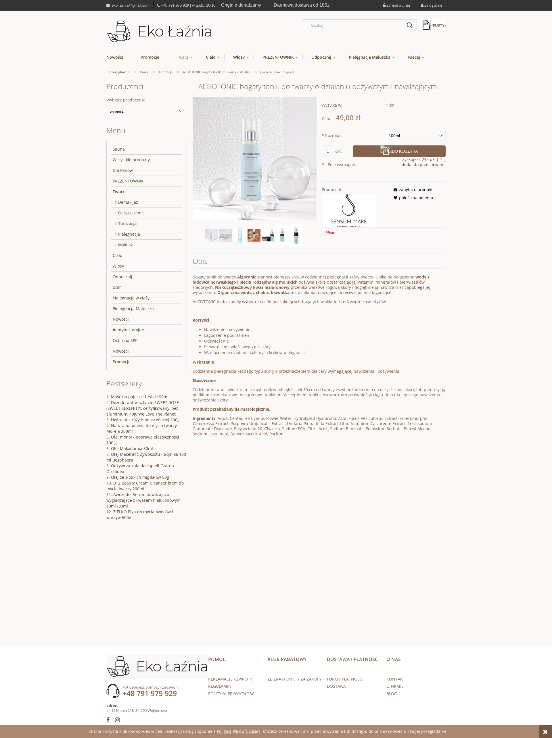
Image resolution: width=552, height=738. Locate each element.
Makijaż (125, 244)
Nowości (121, 319)
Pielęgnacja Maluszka (133, 308)
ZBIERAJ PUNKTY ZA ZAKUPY (295, 679)
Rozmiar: (332, 135)
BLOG (391, 693)
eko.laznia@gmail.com (131, 5)
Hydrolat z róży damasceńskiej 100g (145, 419)
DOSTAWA (336, 686)
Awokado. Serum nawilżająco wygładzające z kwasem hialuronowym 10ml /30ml (143, 500)
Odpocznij (122, 276)
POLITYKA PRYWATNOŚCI (232, 693)
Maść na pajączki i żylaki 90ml (139, 396)
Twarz (118, 191)
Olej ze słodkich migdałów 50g (140, 477)
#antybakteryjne (128, 330)
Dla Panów (123, 170)
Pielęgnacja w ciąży (131, 298)
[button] (411, 189)
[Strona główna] (159, 31)
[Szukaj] (409, 25)
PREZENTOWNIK (128, 181)
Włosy (118, 266)
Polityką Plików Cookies (238, 731)
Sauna (119, 149)
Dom (117, 287)
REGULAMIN (219, 686)
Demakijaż (128, 202)
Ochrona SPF (125, 340)
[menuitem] (119, 57)
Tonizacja (127, 223)
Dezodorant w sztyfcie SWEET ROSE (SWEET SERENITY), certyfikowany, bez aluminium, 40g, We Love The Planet (142, 408)
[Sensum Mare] (349, 210)
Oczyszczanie (131, 213)
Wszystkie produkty (131, 159)
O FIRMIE (395, 686)
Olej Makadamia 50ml (132, 448)
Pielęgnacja (129, 234)
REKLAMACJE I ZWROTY (230, 679)
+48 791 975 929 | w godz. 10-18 (188, 5)
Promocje (122, 361)
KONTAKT (395, 679)
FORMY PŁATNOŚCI (345, 679)
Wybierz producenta (125, 100)
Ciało (117, 255)
